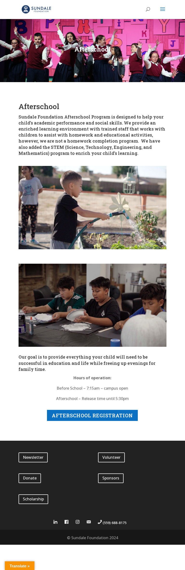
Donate (30, 478)
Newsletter (33, 457)
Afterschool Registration (92, 415)
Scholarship (33, 499)
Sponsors (110, 478)
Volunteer (111, 457)
